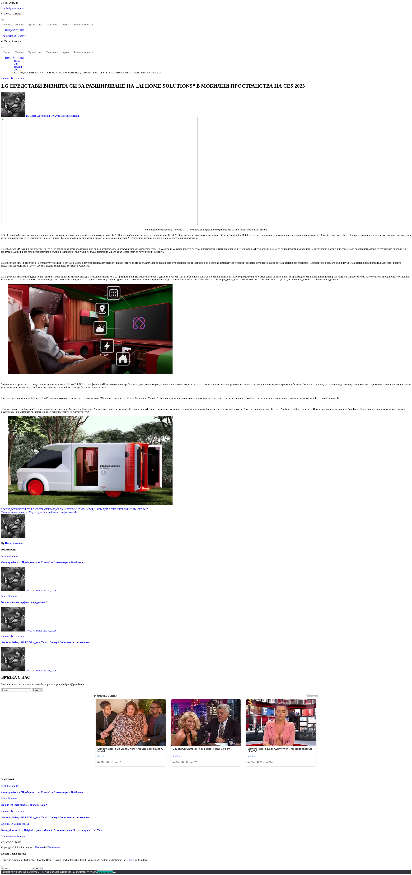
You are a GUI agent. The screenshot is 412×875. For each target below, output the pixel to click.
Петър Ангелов (14, 543)
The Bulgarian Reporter (13, 8)
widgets (130, 860)
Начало (7, 24)
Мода (4, 596)
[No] (114, 872)
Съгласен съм (105, 872)
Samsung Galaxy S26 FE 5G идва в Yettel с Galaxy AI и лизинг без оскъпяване (45, 642)
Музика (5, 556)
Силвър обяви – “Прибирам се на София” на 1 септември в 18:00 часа (42, 562)
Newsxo (39, 847)
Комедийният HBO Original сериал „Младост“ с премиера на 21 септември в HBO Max (51, 830)
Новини (19, 24)
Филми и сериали (83, 24)
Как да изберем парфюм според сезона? (24, 602)
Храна (65, 24)
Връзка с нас (35, 24)
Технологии (17, 78)
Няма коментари (70, 115)
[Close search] (2, 866)
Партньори (52, 24)
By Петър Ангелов (36, 115)
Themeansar (53, 847)
